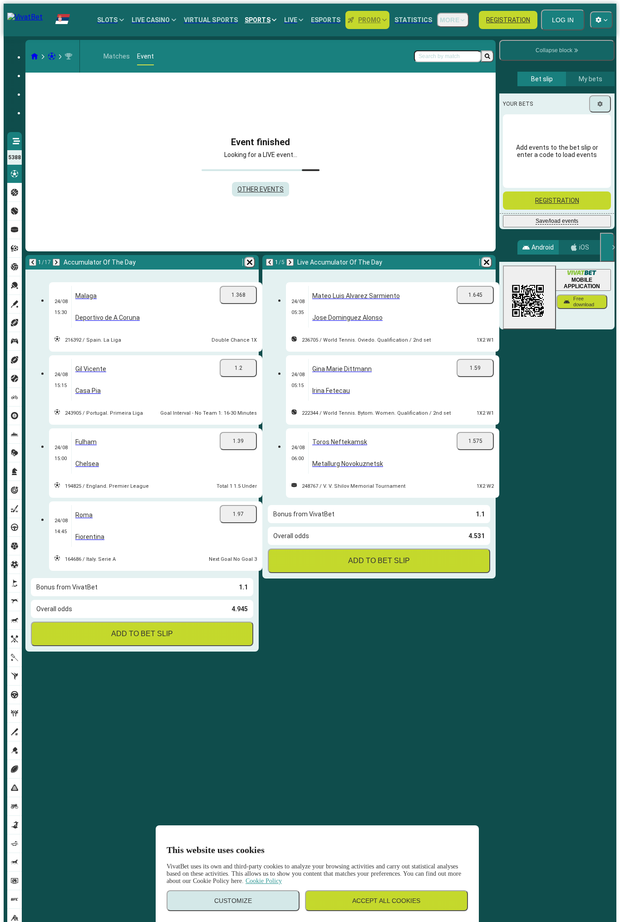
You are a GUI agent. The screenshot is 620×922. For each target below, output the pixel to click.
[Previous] (32, 262)
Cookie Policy (264, 881)
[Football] (51, 56)
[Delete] (249, 262)
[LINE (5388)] (34, 56)
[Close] (607, 247)
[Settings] (600, 104)
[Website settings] (601, 20)
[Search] (487, 56)
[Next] (56, 262)
